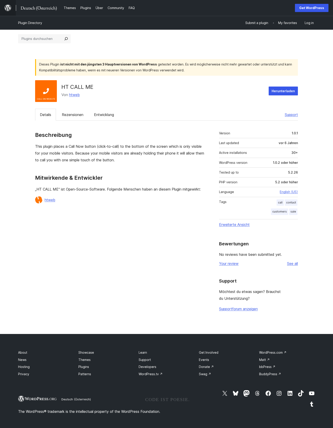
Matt (264, 360)
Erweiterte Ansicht (234, 224)
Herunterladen (283, 91)
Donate (206, 367)
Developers (147, 367)
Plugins (83, 367)
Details (45, 114)
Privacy (23, 374)
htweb (74, 94)
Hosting (24, 367)
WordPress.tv (151, 374)
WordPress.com (273, 352)
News (22, 360)
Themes (84, 360)
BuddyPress (270, 374)
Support (291, 114)
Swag (205, 374)
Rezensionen (72, 114)
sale (293, 211)
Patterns (84, 374)
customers (279, 211)
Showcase (86, 352)
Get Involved (208, 352)
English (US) (289, 192)
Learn (143, 352)
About (22, 352)
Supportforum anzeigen (238, 309)
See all (292, 263)
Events (204, 360)
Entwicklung (104, 114)
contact (291, 202)
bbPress (267, 367)
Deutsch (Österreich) (76, 399)
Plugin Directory (30, 23)
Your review (229, 263)
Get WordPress (311, 8)
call (280, 202)
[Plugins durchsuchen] (66, 38)
